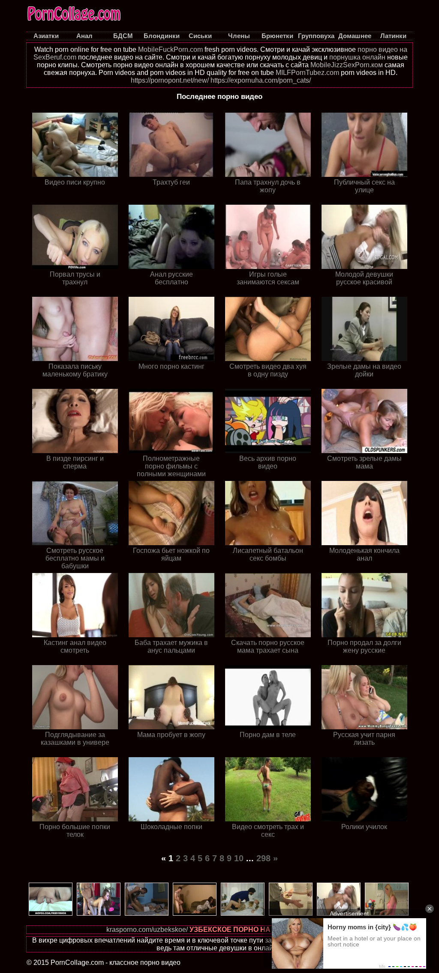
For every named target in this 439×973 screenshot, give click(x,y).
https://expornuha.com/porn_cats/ (260, 80)
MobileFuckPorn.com (170, 49)
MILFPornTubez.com (307, 72)
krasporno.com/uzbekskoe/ (147, 929)
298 (263, 858)
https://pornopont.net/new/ (170, 80)
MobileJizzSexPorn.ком (346, 65)
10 (239, 858)
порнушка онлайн (357, 57)
